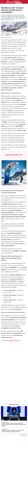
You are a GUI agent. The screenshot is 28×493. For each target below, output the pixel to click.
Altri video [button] (23, 435)
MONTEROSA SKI (14, 340)
